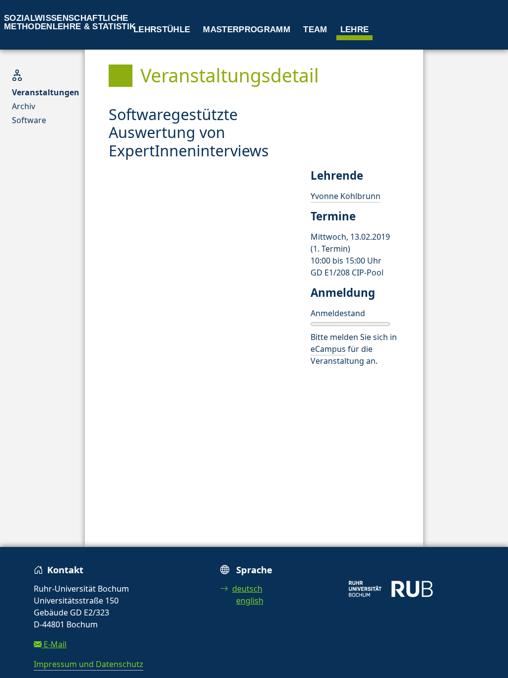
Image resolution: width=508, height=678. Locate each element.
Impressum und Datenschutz (88, 664)
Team (315, 29)
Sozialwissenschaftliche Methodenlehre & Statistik (70, 22)
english (249, 600)
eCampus (328, 348)
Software (29, 120)
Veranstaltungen (45, 92)
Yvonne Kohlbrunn (346, 196)
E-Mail (54, 644)
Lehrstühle (161, 29)
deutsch (247, 588)
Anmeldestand (338, 313)
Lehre (354, 29)
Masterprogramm (246, 29)
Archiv (23, 106)
